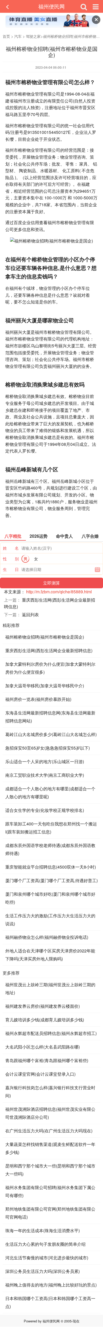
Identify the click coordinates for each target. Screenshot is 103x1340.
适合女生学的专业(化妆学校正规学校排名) (44, 810)
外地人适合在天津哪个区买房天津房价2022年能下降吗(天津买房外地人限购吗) (50, 955)
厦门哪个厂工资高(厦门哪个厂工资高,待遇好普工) (51, 880)
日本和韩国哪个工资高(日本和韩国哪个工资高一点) (50, 1302)
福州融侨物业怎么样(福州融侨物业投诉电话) (46, 937)
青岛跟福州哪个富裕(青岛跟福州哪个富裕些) (46, 1060)
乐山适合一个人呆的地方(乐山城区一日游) (44, 761)
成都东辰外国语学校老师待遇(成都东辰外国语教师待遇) (50, 849)
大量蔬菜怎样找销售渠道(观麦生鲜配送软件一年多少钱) (50, 1148)
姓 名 (11, 548)
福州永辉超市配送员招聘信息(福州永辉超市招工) (51, 1033)
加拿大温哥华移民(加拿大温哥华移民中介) (44, 686)
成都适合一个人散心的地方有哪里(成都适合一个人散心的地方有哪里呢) (50, 793)
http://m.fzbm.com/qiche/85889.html (59, 592)
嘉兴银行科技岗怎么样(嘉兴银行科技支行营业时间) (50, 1091)
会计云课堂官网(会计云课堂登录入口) (40, 1074)
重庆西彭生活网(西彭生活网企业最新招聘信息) (48, 650)
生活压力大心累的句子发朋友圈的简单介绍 (45, 1244)
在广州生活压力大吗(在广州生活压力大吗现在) (48, 1131)
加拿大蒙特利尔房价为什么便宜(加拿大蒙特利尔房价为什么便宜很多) (50, 668)
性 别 (11, 558)
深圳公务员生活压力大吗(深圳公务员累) (42, 1271)
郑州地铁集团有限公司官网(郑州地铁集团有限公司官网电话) (50, 1213)
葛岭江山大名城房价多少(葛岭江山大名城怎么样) (51, 734)
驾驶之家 (33, 36)
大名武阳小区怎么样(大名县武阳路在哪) (42, 1047)
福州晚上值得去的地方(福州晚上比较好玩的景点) (51, 1285)
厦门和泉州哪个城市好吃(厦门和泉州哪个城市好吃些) (50, 898)
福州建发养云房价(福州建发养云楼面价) (42, 1006)
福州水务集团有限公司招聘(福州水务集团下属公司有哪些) (50, 1191)
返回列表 (30, 614)
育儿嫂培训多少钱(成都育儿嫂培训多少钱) (44, 1020)
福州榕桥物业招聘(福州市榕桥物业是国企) (44, 637)
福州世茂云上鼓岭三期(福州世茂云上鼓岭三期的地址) (50, 988)
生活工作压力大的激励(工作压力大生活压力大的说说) (50, 919)
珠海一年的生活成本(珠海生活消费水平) (42, 1230)
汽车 (18, 36)
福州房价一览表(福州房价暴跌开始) (38, 699)
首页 (6, 36)
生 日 (11, 569)
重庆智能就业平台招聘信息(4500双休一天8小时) (50, 867)
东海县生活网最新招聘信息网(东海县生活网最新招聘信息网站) (50, 717)
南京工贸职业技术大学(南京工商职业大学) (44, 775)
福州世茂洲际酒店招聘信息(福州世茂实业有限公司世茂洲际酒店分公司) (50, 1113)
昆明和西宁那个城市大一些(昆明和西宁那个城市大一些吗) (50, 1170)
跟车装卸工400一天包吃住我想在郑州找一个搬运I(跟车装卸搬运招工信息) (51, 828)
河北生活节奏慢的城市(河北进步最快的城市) (46, 1258)
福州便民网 (51, 6)
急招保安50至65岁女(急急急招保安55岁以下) (47, 748)
